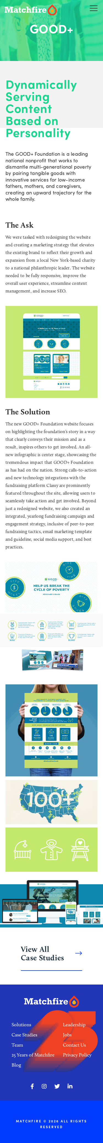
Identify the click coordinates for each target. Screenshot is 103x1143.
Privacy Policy (77, 1055)
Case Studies (24, 1035)
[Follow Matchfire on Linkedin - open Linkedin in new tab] (70, 1086)
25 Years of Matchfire (33, 1055)
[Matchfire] (36, 10)
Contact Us (74, 1045)
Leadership (74, 1025)
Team (17, 1045)
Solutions (21, 1025)
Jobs (67, 1035)
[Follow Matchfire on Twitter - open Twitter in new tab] (57, 1086)
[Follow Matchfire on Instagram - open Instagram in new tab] (44, 1086)
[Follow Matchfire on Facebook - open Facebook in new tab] (32, 1086)
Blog (16, 1065)
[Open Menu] (93, 8)
